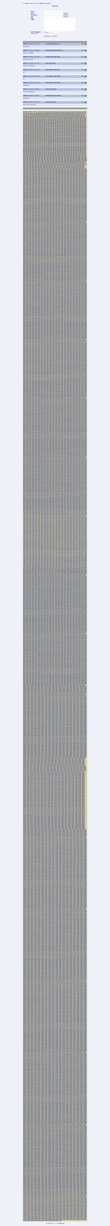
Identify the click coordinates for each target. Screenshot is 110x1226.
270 (71, 122)
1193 (58, 167)
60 (64, 113)
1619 (82, 192)
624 (49, 139)
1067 (79, 159)
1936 (44, 211)
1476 (50, 184)
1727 (76, 198)
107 (82, 114)
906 (53, 152)
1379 (24, 179)
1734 (33, 200)
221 (24, 121)
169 (33, 118)
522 (71, 134)
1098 (41, 162)
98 (62, 114)
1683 (76, 196)
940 (67, 153)
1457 (59, 183)
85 (41, 114)
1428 (39, 181)
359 (83, 126)
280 (31, 123)
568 (49, 136)
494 (71, 132)
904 (49, 152)
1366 (50, 178)
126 (61, 116)
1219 (70, 169)
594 (44, 137)
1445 (24, 183)
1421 (82, 180)
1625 (36, 193)
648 (40, 140)
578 (71, 136)
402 (53, 128)
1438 (68, 181)
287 (47, 123)
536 (40, 135)
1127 (60, 163)
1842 (27, 206)
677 (42, 141)
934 (53, 153)
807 (83, 147)
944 (76, 153)
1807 (53, 203)
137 (24, 117)
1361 (36, 178)
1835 (71, 205)
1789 (65, 202)
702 (35, 143)
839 (29, 149)
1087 (73, 161)
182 (62, 118)
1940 (56, 211)
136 (84, 116)
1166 (44, 166)
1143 (41, 165)
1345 (53, 176)
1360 (33, 178)
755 (29, 145)
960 (49, 154)
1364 (44, 178)
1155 (74, 165)
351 (65, 126)
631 (65, 139)
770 (62, 145)
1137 (24, 165)
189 (78, 118)
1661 (76, 194)
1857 (71, 206)
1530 (79, 187)
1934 (39, 211)
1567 (59, 189)
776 (76, 145)
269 (69, 122)
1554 (85, 188)
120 (48, 116)
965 (60, 154)
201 (42, 119)
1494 (39, 185)
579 (74, 136)
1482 (68, 184)
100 (66, 114)
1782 (44, 202)
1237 (59, 170)
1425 (30, 181)
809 (24, 148)
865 (24, 150)
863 (83, 149)
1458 (62, 183)
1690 (33, 197)
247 (83, 121)
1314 (27, 175)
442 (80, 130)
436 (67, 130)
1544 (56, 188)
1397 (76, 179)
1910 (33, 210)
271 (74, 122)
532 (31, 135)
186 (71, 118)
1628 (44, 193)
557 (24, 136)
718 (71, 143)
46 (41, 113)
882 (62, 150)
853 (60, 149)
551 (74, 135)
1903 (76, 209)
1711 (30, 198)
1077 (44, 161)
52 (51, 113)
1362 (39, 178)
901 (42, 152)
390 (26, 128)
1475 (47, 184)
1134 (79, 163)
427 (47, 130)
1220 (73, 169)
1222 (79, 169)
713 (60, 143)
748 (76, 144)
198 (35, 119)
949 (24, 154)
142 (35, 117)
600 (58, 137)
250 (26, 122)
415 (83, 128)
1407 (41, 180)
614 (26, 139)
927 (38, 153)
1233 (47, 170)
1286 (73, 172)
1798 (27, 203)
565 (42, 136)
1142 (38, 165)
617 (33, 139)
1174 (66, 166)
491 (65, 132)
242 (71, 121)
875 (47, 150)
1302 (56, 174)
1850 (50, 206)
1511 (24, 187)
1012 (47, 157)
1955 (36, 213)
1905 (82, 209)
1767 (65, 201)
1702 (68, 197)
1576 (85, 189)
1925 (76, 210)
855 (65, 149)
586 (26, 137)
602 (62, 137)
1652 (50, 194)
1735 (36, 200)
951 (29, 154)
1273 (36, 172)
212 (67, 119)
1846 (39, 206)
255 (38, 122)
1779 (36, 202)
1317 (36, 175)
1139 (30, 165)
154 (62, 117)
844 (40, 149)
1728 (79, 198)
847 (47, 149)
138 (26, 117)
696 (85, 141)
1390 (56, 179)
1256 (50, 171)
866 (26, 150)
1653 (53, 194)
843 (38, 149)
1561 (41, 189)
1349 (65, 176)
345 (51, 126)
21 (64, 112)
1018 (65, 157)
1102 (53, 162)
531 (29, 135)
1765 (59, 201)
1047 (85, 158)
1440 (73, 181)
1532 (85, 187)
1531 (82, 187)
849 (51, 149)
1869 (41, 207)
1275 (41, 172)
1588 (56, 191)
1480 (62, 184)
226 (35, 121)
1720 (56, 198)
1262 (68, 171)
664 (76, 140)
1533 (24, 188)
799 (65, 147)
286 (44, 123)
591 (38, 137)
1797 (24, 203)
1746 (68, 200)
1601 (30, 192)
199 (38, 119)
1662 (79, 194)
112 (30, 116)
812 (31, 148)
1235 (53, 170)
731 (38, 144)
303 (83, 123)
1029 (33, 158)
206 (53, 119)
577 (69, 136)
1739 (47, 200)
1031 (39, 158)
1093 (27, 162)
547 (65, 135)
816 (40, 148)
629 (60, 139)
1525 (65, 187)
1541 (47, 188)
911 (65, 152)
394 (35, 128)
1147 (52, 165)
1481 (65, 184)
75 (25, 114)
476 (31, 132)
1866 (33, 207)
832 (76, 148)
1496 (44, 185)
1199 (74, 167)
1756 (33, 201)
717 (69, 143)
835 (83, 148)
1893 (47, 209)
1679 (65, 196)
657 (60, 140)
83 (38, 114)
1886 (27, 209)
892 (85, 150)
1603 (36, 192)
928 (40, 153)
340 (40, 126)
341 (42, 126)
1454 (50, 183)
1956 (39, 213)
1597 (82, 191)
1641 (82, 193)
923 (29, 153)
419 (29, 130)
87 (44, 114)
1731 (24, 200)
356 (76, 126)
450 (35, 131)
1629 (47, 193)
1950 (85, 211)
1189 (46, 167)
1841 (24, 206)
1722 (62, 198)
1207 (36, 169)
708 (49, 143)
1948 (79, 211)
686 (62, 141)
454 (44, 131)
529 (24, 135)
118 (43, 116)
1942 (62, 211)
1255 (47, 171)
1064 (71, 159)
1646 (33, 194)
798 (62, 147)
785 (33, 147)
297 (69, 123)
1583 (41, 191)
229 (42, 121)
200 (40, 119)
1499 (53, 185)
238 (62, 121)
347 (56, 126)
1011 (44, 157)
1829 (53, 205)
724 (85, 143)
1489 (24, 185)
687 (65, 141)
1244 (79, 170)
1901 (71, 209)
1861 (82, 206)
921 (24, 153)
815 (37, 148)
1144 (44, 165)
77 (28, 114)
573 (60, 136)
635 (74, 139)
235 (56, 121)
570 (53, 136)
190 (80, 118)
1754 (27, 201)
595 (47, 137)
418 (26, 130)
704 (40, 143)
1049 (27, 159)
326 (71, 125)
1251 (36, 171)
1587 (53, 191)
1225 (24, 170)
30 (78, 112)
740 (58, 144)
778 (80, 145)
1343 (47, 176)
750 (80, 144)
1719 (53, 198)
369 (42, 127)
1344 (50, 176)
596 (49, 137)
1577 (24, 191)
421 (33, 130)
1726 (73, 198)
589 (33, 137)
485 (51, 132)
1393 (65, 179)
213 (69, 119)
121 (50, 116)
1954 (33, 213)
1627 (41, 193)
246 (80, 121)
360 (85, 126)
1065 (73, 159)
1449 (36, 183)
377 (60, 127)
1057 (50, 159)
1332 (79, 175)
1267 (82, 171)
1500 (56, 185)
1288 (79, 172)
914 (71, 152)
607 (74, 137)
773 (69, 145)
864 (85, 149)
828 (67, 148)
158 (71, 117)
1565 (53, 189)
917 (78, 152)
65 (72, 113)
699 (29, 143)
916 (76, 152)
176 (49, 118)
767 (56, 145)
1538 (39, 188)
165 (24, 118)
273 (78, 122)
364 (31, 127)
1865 (30, 207)
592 (40, 137)
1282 (62, 172)
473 (24, 132)
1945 (71, 211)
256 (40, 122)
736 (49, 144)
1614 (67, 192)
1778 (33, 202)
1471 (36, 184)
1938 (50, 211)
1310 (79, 174)
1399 (82, 179)
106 (79, 114)
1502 (62, 185)
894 (26, 152)
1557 (30, 189)
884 (67, 150)
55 (56, 113)
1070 (24, 161)
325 (69, 125)
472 (85, 131)
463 (65, 131)
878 (53, 150)
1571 (71, 189)
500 (85, 132)
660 (67, 140)
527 (83, 134)
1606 (44, 192)
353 (69, 126)
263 (56, 122)
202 (44, 119)
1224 (85, 169)
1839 (82, 205)
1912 (38, 210)
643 (29, 140)
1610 (56, 192)
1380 (27, 179)
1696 (50, 197)
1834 (68, 205)
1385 (41, 179)
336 (31, 126)
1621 (24, 193)
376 (58, 127)
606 (71, 137)
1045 (79, 158)
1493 (36, 185)
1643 (24, 194)
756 (31, 145)
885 (69, 150)
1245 (82, 170)
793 (51, 147)
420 (31, 130)
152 (58, 117)
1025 (85, 157)
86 (43, 114)
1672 (44, 196)
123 (54, 116)
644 (31, 140)
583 (83, 136)
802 (71, 147)
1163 (35, 166)
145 (42, 117)
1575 (82, 189)
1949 (82, 211)
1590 (62, 191)
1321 (47, 175)
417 (24, 130)
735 (47, 144)
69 (78, 113)
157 (69, 117)
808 (85, 147)
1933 (36, 211)
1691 (36, 197)
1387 (47, 179)
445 (24, 131)
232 (49, 121)
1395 (71, 179)
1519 (47, 187)
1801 (36, 203)
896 (31, 152)
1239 (65, 170)
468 (76, 131)
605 (69, 137)
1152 (66, 165)
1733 (30, 200)
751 (83, 144)
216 (76, 119)
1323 (53, 175)
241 (69, 121)
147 (47, 117)
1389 (53, 179)
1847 (41, 206)
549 (69, 135)
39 (30, 113)
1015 (56, 157)
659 (65, 140)
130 (70, 116)
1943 (65, 211)
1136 (85, 163)
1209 (41, 169)
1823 (36, 205)
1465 (82, 183)
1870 (44, 207)
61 (65, 113)
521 (69, 134)
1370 (62, 178)
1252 (39, 171)
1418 (73, 180)
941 (69, 153)
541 (51, 135)
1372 (68, 178)
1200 (77, 167)
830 (71, 148)
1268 (85, 171)
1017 (62, 157)
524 (76, 134)
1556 (27, 189)
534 (35, 135)
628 (58, 139)
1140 (32, 165)
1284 (68, 172)
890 (80, 150)
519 (65, 134)
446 (26, 131)
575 (65, 136)
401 (51, 128)
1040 (65, 158)
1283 (65, 172)
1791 (71, 202)
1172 (60, 166)
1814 (73, 203)
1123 (49, 163)
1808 (56, 203)
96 (59, 114)
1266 (79, 171)
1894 (50, 209)
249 (24, 122)
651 (47, 140)
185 (69, 118)
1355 (82, 176)
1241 (71, 170)
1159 (24, 166)
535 (38, 135)
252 (31, 122)
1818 (85, 203)
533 (33, 135)
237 (60, 121)
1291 (24, 174)
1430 (44, 181)
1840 (85, 205)
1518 (44, 187)
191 (83, 118)
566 (44, 136)
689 (69, 141)
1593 (71, 191)
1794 (79, 202)
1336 (27, 176)
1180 (83, 166)
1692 (39, 197)
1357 (24, 178)
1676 (56, 196)
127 (63, 116)
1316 (33, 175)
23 (67, 112)
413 (78, 128)
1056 (47, 159)
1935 (41, 211)
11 (48, 112)
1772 (79, 201)
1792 (73, 202)
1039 (62, 158)
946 (80, 153)
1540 (44, 188)
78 (30, 114)
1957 (41, 213)
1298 (44, 174)
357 (78, 126)
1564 (50, 189)
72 (83, 113)
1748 (73, 200)
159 (74, 117)
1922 (67, 210)
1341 (41, 176)
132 (75, 116)
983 (38, 156)
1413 (59, 180)
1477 (53, 184)
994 (62, 156)
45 (39, 113)
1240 (68, 170)
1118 (35, 163)
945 (78, 153)
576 (67, 136)
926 (35, 153)
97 (60, 114)
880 (58, 150)
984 (40, 156)
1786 (56, 202)
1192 (55, 167)
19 (61, 112)
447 (29, 131)
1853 (59, 206)
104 (75, 114)
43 (36, 113)
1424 (27, 181)
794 (53, 147)
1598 (85, 191)
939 (65, 153)
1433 (53, 181)
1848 (44, 206)
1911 (36, 210)
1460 (68, 183)
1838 (79, 205)
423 (38, 130)
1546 (62, 188)
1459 (65, 183)
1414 (62, 180)
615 (29, 139)
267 (65, 122)
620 (40, 139)
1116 (29, 163)
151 (56, 117)
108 (84, 114)
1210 (44, 169)
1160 (27, 166)
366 (35, 127)
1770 (73, 201)
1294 (33, 174)
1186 (38, 167)
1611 (59, 192)
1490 (27, 185)
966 (62, 154)
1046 (82, 158)
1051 (33, 159)
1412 (56, 180)
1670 (39, 196)
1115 (27, 163)
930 (44, 153)
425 (42, 130)
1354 (79, 176)
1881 (76, 207)
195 (29, 119)
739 (56, 144)
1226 (27, 170)
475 (29, 132)
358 (80, 126)
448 (31, 131)
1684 (79, 196)
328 (76, 125)
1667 (30, 196)
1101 (50, 162)
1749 (76, 200)
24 (69, 112)
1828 (50, 205)
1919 (59, 210)
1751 (82, 200)
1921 (65, 210)
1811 (65, 203)
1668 (33, 196)
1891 (41, 209)
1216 (62, 169)
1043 (73, 158)
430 (53, 130)
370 (44, 127)
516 (58, 134)
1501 (59, 185)
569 (51, 136)
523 (74, 134)
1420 (79, 180)
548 (67, 135)
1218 (67, 169)
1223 (82, 169)
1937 (47, 211)
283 (38, 123)
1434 (56, 181)
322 (62, 125)
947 (83, 153)
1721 (59, 198)
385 (78, 127)
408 (67, 128)
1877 (65, 207)
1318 (39, 175)
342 (44, 126)
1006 (30, 157)
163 (83, 117)
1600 (27, 192)
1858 (73, 206)
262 (53, 122)
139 (29, 117)
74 (23, 114)
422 (35, 130)
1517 (41, 187)
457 (51, 131)
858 (71, 149)
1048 (24, 159)
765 (51, 145)
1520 (50, 187)
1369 (59, 178)
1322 (50, 175)
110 (26, 116)
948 (85, 153)
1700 (62, 197)
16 (56, 112)
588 (31, 137)
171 (38, 118)
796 (58, 147)
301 (78, 123)
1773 (82, 201)
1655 (59, 194)
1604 (39, 192)
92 (52, 114)
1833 (65, 205)
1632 (56, 193)
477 (33, 132)
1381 (30, 179)
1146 (49, 165)
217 (78, 119)
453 (42, 131)
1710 (27, 198)
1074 (36, 161)
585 (24, 137)
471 (83, 131)
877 (51, 150)
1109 (72, 162)
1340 (39, 176)
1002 (82, 156)
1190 (49, 167)
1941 (59, 211)
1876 (62, 207)
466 (71, 131)
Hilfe (32, 19)
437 (69, 130)
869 (33, 150)
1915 (47, 210)
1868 (39, 207)
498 (80, 132)
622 (44, 139)
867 (29, 150)
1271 (30, 172)
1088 (76, 161)
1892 (44, 209)
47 (43, 113)
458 (53, 131)
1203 (24, 169)
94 (56, 114)
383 (74, 127)
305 (24, 125)
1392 (62, 179)
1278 (50, 172)
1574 (79, 189)
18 (59, 112)
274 (80, 122)
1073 (33, 161)
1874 (56, 207)
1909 (30, 210)
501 (24, 134)
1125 (54, 163)
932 (49, 153)
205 (51, 119)
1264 (73, 171)
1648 (39, 194)
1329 (71, 175)
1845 (36, 206)
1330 (73, 175)
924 (31, 153)
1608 (50, 192)
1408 (44, 180)
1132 (74, 163)
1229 (36, 170)
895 (29, 152)
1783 (47, 202)
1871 (47, 207)
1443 (82, 181)
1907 (24, 210)
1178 (77, 166)
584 (85, 136)
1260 (62, 171)
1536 (33, 188)
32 (82, 112)
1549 (71, 188)
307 (29, 125)
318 (53, 125)
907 (56, 152)
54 (54, 113)
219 (83, 119)
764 (49, 145)
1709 (24, 198)
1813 (70, 203)
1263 (71, 171)
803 (74, 147)
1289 (82, 172)
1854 (62, 206)
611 (83, 137)
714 (62, 143)
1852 (56, 206)
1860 (79, 206)
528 (85, 134)
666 (80, 140)
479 (38, 132)
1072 (30, 161)
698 (26, 143)
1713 (36, 198)
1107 (67, 162)
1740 (50, 200)
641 (24, 140)
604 (67, 137)
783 (29, 147)
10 (46, 112)
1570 (68, 189)
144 (40, 117)
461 (60, 131)
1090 (82, 161)
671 (29, 141)
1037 (56, 158)
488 (58, 132)
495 (74, 132)
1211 (47, 169)
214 (71, 119)
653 (51, 140)
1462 (73, 183)
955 (38, 154)
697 (24, 143)
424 (40, 130)
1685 (82, 196)
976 (85, 154)
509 (42, 134)
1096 (36, 162)
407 (65, 128)
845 (42, 149)
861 (78, 149)
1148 (55, 165)
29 (77, 112)
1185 (35, 167)
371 (47, 127)
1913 (41, 210)
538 (44, 135)
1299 (47, 174)
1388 (50, 179)
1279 (53, 172)
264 (58, 122)
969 (69, 154)
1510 (85, 185)
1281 (59, 172)
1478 (56, 184)
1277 (47, 172)
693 (78, 141)
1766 (62, 201)
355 (74, 126)
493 (69, 132)
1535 (30, 188)
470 (80, 131)
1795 (82, 202)
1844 (33, 206)
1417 (70, 180)
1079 (50, 161)
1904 (79, 209)
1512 (27, 187)
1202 (83, 167)
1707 (82, 197)
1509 (82, 185)
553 (78, 135)
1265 (76, 171)
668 (85, 140)
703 (38, 143)
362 (26, 127)
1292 (27, 174)
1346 (56, 176)
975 (83, 154)
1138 (27, 165)
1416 (67, 180)
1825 (41, 205)
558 (26, 136)
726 (26, 144)
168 (31, 118)
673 (33, 141)
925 (33, 153)
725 (24, 144)
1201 (80, 167)
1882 (79, 207)
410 (71, 128)
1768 (68, 201)
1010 (41, 157)
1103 (56, 162)
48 (44, 113)
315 (46, 125)
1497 (47, 185)
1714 (38, 198)
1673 (47, 196)
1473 (41, 184)
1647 (36, 194)
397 (42, 128)
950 (26, 154)
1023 (79, 157)
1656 (62, 194)
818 (44, 148)
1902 (73, 209)
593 (42, 137)
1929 (24, 211)
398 (44, 128)
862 (80, 149)
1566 (56, 189)
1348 (62, 176)
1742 (56, 200)
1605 (41, 192)
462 (62, 131)
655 (56, 140)
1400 (85, 179)
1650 (44, 194)
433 (60, 130)
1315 (30, 175)
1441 (76, 181)
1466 (85, 183)
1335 (24, 176)
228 (40, 121)
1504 (68, 185)
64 (70, 113)
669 (24, 141)
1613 (65, 192)
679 (47, 141)
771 (65, 145)
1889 (36, 209)
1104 (58, 162)
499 (83, 132)
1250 (33, 171)
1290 (85, 172)
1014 (53, 157)
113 (33, 116)
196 (31, 119)
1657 (65, 194)
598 (53, 137)
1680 (68, 196)
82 (36, 114)
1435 (59, 181)
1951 (24, 213)
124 (57, 116)
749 (78, 144)
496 (76, 132)
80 (33, 114)
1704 (73, 197)
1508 (79, 185)
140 (31, 117)
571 (56, 136)
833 (78, 148)
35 (23, 113)
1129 (65, 163)
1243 (76, 170)
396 (40, 128)
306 (26, 125)
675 (38, 141)
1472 (39, 184)
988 (49, 156)
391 (29, 128)
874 (44, 150)
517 (60, 134)
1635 (65, 193)
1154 (72, 165)
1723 (65, 198)
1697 (53, 197)
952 (31, 154)
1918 (56, 210)
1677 (59, 196)
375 (56, 127)
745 (69, 144)
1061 (62, 159)
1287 (76, 172)
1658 (68, 194)
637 (78, 139)
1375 (76, 178)
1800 (33, 203)
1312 (85, 174)
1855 (65, 206)
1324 (56, 175)
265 (60, 122)
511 (46, 134)
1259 (59, 171)
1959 (47, 213)
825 (60, 148)
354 (71, 126)
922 (26, 153)
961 (51, 154)
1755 (30, 201)
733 (42, 144)
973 (78, 154)
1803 (41, 203)
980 (31, 156)
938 (62, 153)
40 (31, 113)
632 (67, 139)
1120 (40, 163)
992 (58, 156)
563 (38, 136)
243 (74, 121)
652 (49, 140)
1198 (72, 167)
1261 (65, 171)
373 (51, 127)
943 (74, 153)
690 (71, 141)
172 (40, 118)
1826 (44, 205)
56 (57, 113)
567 (47, 136)
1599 (24, 192)
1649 (41, 194)
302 (80, 123)
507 (38, 134)
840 (31, 149)
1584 (44, 191)
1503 (65, 185)
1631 (53, 193)
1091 (85, 161)
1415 (65, 180)
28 (75, 112)
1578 (27, 191)
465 (69, 131)
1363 (41, 178)
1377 (82, 178)
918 (80, 152)
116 (39, 116)
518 (62, 134)
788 (40, 147)
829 (69, 148)
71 (81, 113)
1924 (73, 210)
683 (56, 141)
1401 (24, 180)
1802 (39, 203)
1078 (47, 161)
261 (51, 122)
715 (65, 143)
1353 (76, 176)
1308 (73, 174)
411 (74, 128)
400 (49, 128)
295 (65, 123)
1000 (76, 156)
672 (31, 141)
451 (38, 131)
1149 (58, 165)
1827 (47, 205)
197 (33, 119)
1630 (50, 193)
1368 (56, 178)
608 (76, 137)
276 (85, 122)
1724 (67, 198)
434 (62, 130)
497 (78, 132)
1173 (63, 166)
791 (47, 147)
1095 (33, 162)
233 (51, 121)
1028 (30, 158)
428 (49, 130)
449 (33, 131)
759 (38, 145)
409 (69, 128)
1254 (44, 171)
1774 (85, 201)
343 (47, 126)
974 (80, 154)
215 (74, 119)
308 (31, 125)
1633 (59, 193)
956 (40, 154)
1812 (67, 203)
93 (54, 114)
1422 (85, 180)
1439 (71, 181)
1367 (53, 178)
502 (26, 134)
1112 (80, 162)
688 (67, 141)
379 (65, 127)
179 (56, 118)
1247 (24, 171)
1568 (62, 189)
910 (62, 152)
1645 (30, 194)
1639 (76, 193)
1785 (53, 202)
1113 (83, 162)
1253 (41, 171)
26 (72, 112)
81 (35, 114)
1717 (47, 198)
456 (49, 131)
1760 (44, 201)
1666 (27, 196)
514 (53, 134)
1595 (76, 191)
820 (49, 148)
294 (62, 123)
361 (24, 127)
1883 (82, 207)
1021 (73, 157)
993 (60, 156)
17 (58, 112)
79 (31, 114)
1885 (24, 209)
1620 (85, 192)
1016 (59, 157)
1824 (39, 205)
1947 (76, 211)
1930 (27, 211)
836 (85, 148)
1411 (53, 180)
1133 (77, 163)
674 (35, 141)
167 (29, 118)
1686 (85, 196)
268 (67, 122)
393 (33, 128)
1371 (65, 178)
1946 (73, 211)
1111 (78, 162)
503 (29, 134)
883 (65, 150)
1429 (41, 181)
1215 (59, 169)
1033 (44, 158)
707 (47, 143)
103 (73, 114)
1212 (50, 169)
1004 (24, 157)
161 (78, 117)
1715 (41, 198)
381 (69, 127)
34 (85, 112)
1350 (68, 176)
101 (68, 114)
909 (60, 152)
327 (74, 125)
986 (44, 156)
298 (71, 123)
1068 (82, 159)
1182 (27, 167)
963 (56, 154)
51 (49, 113)
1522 (56, 187)
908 (58, 152)
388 (85, 127)
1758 (39, 201)
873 (42, 150)
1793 (76, 202)
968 (67, 154)
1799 (30, 203)
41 (33, 113)
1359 (30, 178)
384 (76, 127)
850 (53, 149)
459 (56, 131)
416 (85, 128)
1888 (33, 209)
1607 (47, 192)
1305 (65, 174)
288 (49, 123)
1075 (39, 161)
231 (47, 121)
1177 (74, 166)
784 (31, 147)
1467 (24, 184)
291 (56, 123)
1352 (73, 176)
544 (58, 135)
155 (65, 117)
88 (46, 114)
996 (67, 156)
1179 (80, 166)
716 (67, 143)
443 (83, 130)
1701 (65, 197)
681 (51, 141)
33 (83, 112)
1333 (82, 175)
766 (53, 145)
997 (69, 156)
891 (83, 150)
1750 (79, 200)
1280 (56, 172)
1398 (79, 179)
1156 (77, 165)
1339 (36, 176)
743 (65, 144)
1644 (27, 194)
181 (60, 118)
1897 (59, 209)
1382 (33, 179)
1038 (59, 158)
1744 (62, 200)
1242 (73, 170)
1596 (79, 191)
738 (53, 144)
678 (44, 141)
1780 (39, 202)
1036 (53, 158)
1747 (71, 200)
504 (31, 134)
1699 (59, 197)
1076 (41, 161)
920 (85, 152)
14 (53, 112)
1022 (76, 157)
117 (41, 116)
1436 (62, 181)
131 (72, 116)
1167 (46, 166)
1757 (36, 201)
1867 (36, 207)
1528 (73, 187)
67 (75, 113)
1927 (82, 210)
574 (62, 136)
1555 (24, 189)
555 (83, 135)
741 (60, 144)
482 (44, 132)
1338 (33, 176)
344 (49, 126)
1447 (30, 183)
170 (35, 118)
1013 (50, 157)
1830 (56, 205)
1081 (56, 161)
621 (42, 139)
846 (44, 149)
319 (56, 125)
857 (69, 149)
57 (59, 113)
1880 (73, 207)
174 (44, 118)
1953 (30, 213)
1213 (53, 169)
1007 (33, 157)
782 (26, 147)
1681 (71, 196)
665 (78, 140)
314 (44, 125)
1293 (30, 174)
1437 (65, 181)
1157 (80, 165)
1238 (62, 170)
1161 (30, 166)
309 (33, 125)
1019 (67, 157)
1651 (47, 194)
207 (56, 119)
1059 (56, 159)
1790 (68, 202)
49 (46, 113)
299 (74, 123)
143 (38, 117)
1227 (30, 170)
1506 (73, 185)
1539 (41, 188)
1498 (50, 185)
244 (76, 121)
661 (69, 140)
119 (45, 116)
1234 (50, 170)
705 (42, 143)
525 (78, 134)
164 (85, 117)
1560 (39, 189)
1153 (69, 165)
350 (62, 126)
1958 (44, 213)
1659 (71, 194)
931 (47, 153)
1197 (69, 167)
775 (74, 145)
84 (39, 114)
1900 (68, 209)
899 (38, 152)
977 (24, 156)
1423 (24, 181)
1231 (41, 170)
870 (35, 150)
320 (58, 125)
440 (76, 130)
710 (53, 143)
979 (29, 156)
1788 (62, 202)
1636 (68, 193)
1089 (79, 161)
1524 (62, 187)
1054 (41, 159)
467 (74, 131)
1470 (33, 184)
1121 (43, 163)
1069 (85, 159)
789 (42, 147)
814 (35, 148)
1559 (36, 189)
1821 (30, 205)
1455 (53, 183)
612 (85, 137)
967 (65, 154)
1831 (59, 205)
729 (33, 144)
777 (78, 145)
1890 (39, 209)
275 (83, 122)
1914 (44, 210)
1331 (76, 175)
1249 (30, 171)
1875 (59, 207)
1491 (30, 185)
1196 (66, 167)
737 (51, 144)
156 (67, 117)
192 (85, 118)
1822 (33, 205)
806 (80, 147)
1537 (36, 188)
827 (65, 148)
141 (33, 117)
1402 (27, 180)
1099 (44, 162)
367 (38, 127)
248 (85, 121)
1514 (33, 187)
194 (26, 119)
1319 (41, 175)
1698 (56, 197)
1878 (68, 207)
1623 (30, 193)
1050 (30, 159)
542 (53, 135)
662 (71, 140)
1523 (59, 187)
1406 (39, 180)
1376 (79, 178)
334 (26, 126)
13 (51, 112)
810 (26, 148)
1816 (79, 203)
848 (49, 149)
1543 (53, 188)
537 (42, 135)
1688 (27, 197)
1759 (41, 201)
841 (33, 149)
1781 (41, 202)
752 (85, 144)
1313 (24, 175)
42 (35, 113)
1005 (27, 157)
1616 (73, 192)
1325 (59, 175)
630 (62, 139)
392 (31, 128)
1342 (44, 176)
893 (24, 152)
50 (48, 113)
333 (24, 126)
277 (24, 123)
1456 (56, 183)
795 (56, 147)
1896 (56, 209)
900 (40, 152)
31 (80, 112)
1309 (76, 174)
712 (58, 143)
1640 (79, 193)
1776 (27, 202)
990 (53, 156)
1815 (76, 203)
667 (83, 140)
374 (53, 127)
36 (25, 113)
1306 (68, 174)
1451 (41, 183)
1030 (36, 158)
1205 (30, 169)
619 (38, 139)
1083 (62, 161)
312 (40, 125)
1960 (50, 213)
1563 (47, 189)
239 (65, 121)
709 (51, 143)
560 (31, 136)
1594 (73, 191)
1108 (70, 162)
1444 (85, 181)
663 (74, 140)
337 (33, 126)
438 (71, 130)
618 (35, 139)
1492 (33, 185)
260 (49, 122)
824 (58, 148)
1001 (79, 156)
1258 (56, 171)
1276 (44, 172)
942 (71, 153)
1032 (41, 158)
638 (80, 139)
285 (42, 123)
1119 (38, 163)
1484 (73, 184)
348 (58, 126)
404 (58, 128)
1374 (73, 178)
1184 (32, 167)
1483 (71, 184)
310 (35, 125)
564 (40, 136)
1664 (85, 194)
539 (47, 135)
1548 (68, 188)
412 (76, 128)
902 (44, 152)
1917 (53, 210)
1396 (73, 179)
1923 (70, 210)
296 (67, 123)
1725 (70, 198)
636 (76, 139)
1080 (53, 161)
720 (76, 143)
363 (29, 127)
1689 (30, 197)
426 (44, 130)
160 (76, 117)
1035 (50, 158)
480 (40, 132)
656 (58, 140)
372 (49, 127)
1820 (27, 205)
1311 (82, 174)
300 (76, 123)
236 (58, 121)
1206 (33, 169)
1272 (33, 172)
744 (67, 144)
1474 (44, 184)
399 (47, 128)
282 (35, 123)
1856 (68, 206)
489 (60, 132)
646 (35, 140)
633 (69, 139)
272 (76, 122)
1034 (47, 158)
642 (26, 140)
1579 (30, 191)
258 (44, 122)
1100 (47, 162)
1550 (73, 188)
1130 (68, 163)
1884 (85, 207)
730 (35, 144)
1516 (38, 187)
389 (24, 128)
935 (56, 153)
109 (24, 116)
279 (29, 123)
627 (56, 139)
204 (49, 119)
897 (33, 152)
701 (33, 143)
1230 (39, 170)
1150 (60, 165)
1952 (27, 213)
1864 (27, 207)
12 (49, 112)
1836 (73, 205)
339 (38, 126)
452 (40, 131)
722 (80, 143)
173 (42, 118)
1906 (85, 209)
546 (62, 135)
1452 (44, 183)
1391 (59, 179)
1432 (50, 181)
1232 (44, 170)
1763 (53, 201)
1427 (36, 181)
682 (53, 141)
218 (80, 119)
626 (53, 139)
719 (74, 143)
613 (24, 139)
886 (71, 150)
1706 (79, 197)
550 (71, 135)
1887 (30, 209)
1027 (27, 158)
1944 (68, 211)
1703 (71, 197)
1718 (50, 198)
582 (80, 136)
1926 (79, 210)
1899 (65, 209)
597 (51, 137)
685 (60, 141)
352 (67, 126)
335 (29, 126)
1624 (33, 193)
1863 (24, 207)
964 (58, 154)
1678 (62, 196)
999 (74, 156)
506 (35, 134)
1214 (56, 169)
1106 (64, 162)
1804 (44, 203)
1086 (71, 161)
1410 (50, 180)
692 (76, 141)
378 (62, 127)
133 (77, 116)
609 (78, 137)
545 (60, 135)
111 (28, 116)
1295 (36, 174)
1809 (59, 203)
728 (31, 144)
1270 (27, 172)
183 (65, 118)
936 (58, 153)
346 (53, 126)
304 (85, 123)
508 (40, 134)
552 (76, 135)
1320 (44, 175)
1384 (39, 179)
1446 (27, 183)
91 (51, 114)
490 (62, 132)
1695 (47, 197)
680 (49, 141)
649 (42, 140)
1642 (85, 193)
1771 (76, 201)
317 (51, 125)
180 (58, 118)
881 (60, 150)
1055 (44, 159)
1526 (67, 187)
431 (56, 130)
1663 (82, 194)
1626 (39, 193)
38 (28, 113)
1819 (24, 205)
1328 (68, 175)
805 (78, 147)
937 (60, 153)
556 (85, 135)
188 (76, 118)
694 (80, 141)
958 (44, 154)
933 (51, 153)
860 (76, 149)
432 (58, 130)
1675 (53, 196)
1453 (47, 183)
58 (60, 113)
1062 (65, 159)
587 (29, 137)
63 (69, 113)
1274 (39, 172)
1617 (76, 192)
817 (42, 148)
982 (35, 156)
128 (66, 116)
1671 (41, 196)
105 (77, 114)
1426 (33, 181)
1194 (60, 167)
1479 (59, 184)
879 (56, 150)
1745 (65, 200)
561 (33, 136)
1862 (85, 206)
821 (51, 148)
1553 (82, 188)
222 (26, 121)
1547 (65, 188)
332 (85, 125)
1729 (82, 198)
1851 (53, 206)
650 (44, 140)
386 (80, 127)
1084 (65, 161)
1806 (50, 203)
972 (76, 154)
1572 (73, 189)
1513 (30, 187)
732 (40, 144)
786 (35, 147)
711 (56, 143)
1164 (38, 166)
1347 (59, 176)
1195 (63, 167)
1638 (73, 193)
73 (85, 113)
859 (74, 149)
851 (56, 149)
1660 (73, 194)
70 (80, 113)
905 (51, 152)
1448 (33, 183)
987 (47, 156)
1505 (71, 185)
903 (47, 152)
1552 (79, 188)
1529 (76, 187)
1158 (83, 165)
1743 (59, 200)
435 (65, 130)
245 (78, 121)
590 (35, 137)
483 (47, 132)
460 (58, 131)
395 (38, 128)
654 (53, 140)
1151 (63, 165)
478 (35, 132)
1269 (24, 172)
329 (78, 125)
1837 (76, 205)
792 (49, 147)
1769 (71, 201)
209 (60, 119)
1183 (30, 167)
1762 (50, 201)
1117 (32, 163)
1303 (59, 174)
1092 (24, 162)
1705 (76, 197)
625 (51, 139)
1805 (47, 203)
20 (62, 112)
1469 (30, 184)
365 (33, 127)
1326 (62, 175)
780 (85, 145)
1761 (47, 201)
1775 (24, 202)
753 (24, 145)
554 (80, 135)
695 (83, 141)
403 (56, 128)
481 (42, 132)
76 (27, 114)
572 (58, 136)
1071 (27, 161)
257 (42, 122)
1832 (62, 205)
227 (38, 121)
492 (67, 132)
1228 (33, 170)
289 (51, 123)
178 (53, 118)
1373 (71, 178)
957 (42, 154)
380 (67, 127)
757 (33, 145)
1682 (73, 196)
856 (67, 149)
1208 (39, 169)
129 (68, 116)
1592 (68, 191)
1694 (44, 197)
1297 (41, 174)
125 (59, 116)
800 (67, 147)
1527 (70, 187)
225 (33, 121)
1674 (50, 196)
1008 (36, 157)
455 (47, 131)
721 (78, 143)
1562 (44, 189)
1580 (33, 191)
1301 (53, 174)
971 (74, 154)
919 (83, 152)
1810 (62, 203)
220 (85, 119)
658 (62, 140)
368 (40, 127)
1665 (24, 196)
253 (33, 122)
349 (60, 126)
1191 (52, 167)
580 (76, 136)
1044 (76, 158)
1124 (51, 163)
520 (67, 134)
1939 (53, 211)
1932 (33, 211)
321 (60, 125)
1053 (39, 159)
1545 (59, 188)
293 (60, 123)
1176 (72, 166)
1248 (27, 171)
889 (78, 150)
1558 (33, 189)
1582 (39, 191)
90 (49, 114)
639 (83, 139)
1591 (65, 191)
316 (49, 125)
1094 (30, 162)
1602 (33, 192)
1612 (62, 192)
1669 (36, 196)
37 (27, 113)
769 (60, 145)
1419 (76, 180)
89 (48, 114)
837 (24, 149)
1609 (53, 192)
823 (56, 148)
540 (49, 135)
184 (67, 118)
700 (31, 143)
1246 (85, 170)
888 (76, 150)
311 (37, 125)
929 (42, 153)
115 (37, 116)
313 (42, 125)
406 (62, 128)
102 (70, 114)
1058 (53, 159)
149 (51, 117)
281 (33, 123)
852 (58, 149)
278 (26, 123)
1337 (30, 176)
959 (47, 154)
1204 (27, 169)
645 (33, 140)
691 (74, 141)
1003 (85, 156)
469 (78, 131)
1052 (36, 159)
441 (78, 130)
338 (35, 126)
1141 (35, 165)
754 (26, 145)
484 (49, 132)
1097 (39, 162)
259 (47, 122)
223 (29, 121)
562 (35, 136)
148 (49, 117)
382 (71, 127)
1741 (53, 200)
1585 (47, 191)
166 (26, 118)
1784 (50, 202)
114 (35, 116)
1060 (59, 159)
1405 (36, 180)
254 (35, 122)
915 (74, 152)
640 (85, 139)
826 (62, 148)
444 (85, 130)
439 (74, 130)
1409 (47, 180)
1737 (41, 200)
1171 (58, 166)
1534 (27, 188)
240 (67, 121)
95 (57, 114)
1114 (24, 163)
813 (33, 148)
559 (29, 136)
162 (80, 117)
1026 (24, 158)
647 (38, 140)
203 (47, 119)
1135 (82, 163)
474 (26, 132)
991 (56, 156)
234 (53, 121)
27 (74, 112)
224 (31, 121)
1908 (27, 210)
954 (35, 154)
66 (73, 113)
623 (47, 139)
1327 (65, 175)
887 (74, 150)
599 (56, 137)
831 (74, 148)
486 (53, 132)
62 (67, 113)
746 (71, 144)
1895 (53, 209)
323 (65, 125)
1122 (46, 163)
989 (51, 156)
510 (44, 134)
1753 (24, 201)
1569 (65, 189)
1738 (44, 200)
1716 (44, 198)
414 (80, 128)
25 (70, 112)
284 (40, 123)
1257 (53, 171)
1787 (59, 202)
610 (80, 137)
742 (62, 144)
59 (62, 113)
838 (26, 149)
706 (44, 143)
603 (65, 137)
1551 (76, 188)
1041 (68, 158)
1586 (50, 191)
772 (67, 145)
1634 (62, 193)
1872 (50, 207)
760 (40, 145)
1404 (33, 180)
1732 (27, 200)
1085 (68, 161)
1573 (76, 189)
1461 (71, 183)
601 (60, 137)
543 (56, 135)
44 (38, 113)
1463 (76, 183)
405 (60, 128)
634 (71, 139)
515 (56, 134)
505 (33, 134)
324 (67, 125)
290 (53, 123)
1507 (76, 185)
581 (78, 136)
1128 (63, 163)
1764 (56, 201)
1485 (76, 184)
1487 (82, 184)
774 (71, 145)
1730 (85, 198)
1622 (27, 193)
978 (26, 156)
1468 (27, 184)
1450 (39, 183)
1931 (30, 211)
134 (79, 116)
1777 (30, 202)
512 (49, 134)
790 (44, 147)
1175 (69, 166)
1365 (47, 178)
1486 (79, 184)
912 (67, 152)
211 (65, 119)
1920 (62, 210)
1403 (30, 180)
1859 (76, 206)
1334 (85, 175)
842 (35, 149)
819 (46, 148)
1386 (44, 179)
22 (66, 112)
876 (49, 150)
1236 (56, 170)
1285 (71, 172)
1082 (59, 161)
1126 (57, 163)
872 (40, 150)
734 (44, 144)
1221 (76, 169)
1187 (41, 167)
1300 (50, 174)
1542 (50, 188)
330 (80, 125)
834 (80, 148)
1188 (44, 167)
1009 (39, 157)
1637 (71, 193)
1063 (68, 159)
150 (53, 117)
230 (44, 121)
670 (26, 141)
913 (69, 152)
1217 (65, 169)
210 (62, 119)
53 (52, 113)
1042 (71, 158)
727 (29, 144)
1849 (47, 206)
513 (51, 134)
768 (58, 145)
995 (65, 156)
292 (58, 123)
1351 (71, 176)
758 (35, 145)
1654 (56, 194)
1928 (85, 210)
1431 (47, 181)
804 (76, 147)
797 (60, 147)
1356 (85, 176)
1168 (49, 166)
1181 (24, 167)
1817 (82, 203)
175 (47, 118)
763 (47, 145)
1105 (61, 162)
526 (80, 134)
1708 (85, 197)
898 (35, 152)
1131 (71, 163)
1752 (85, 200)
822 (53, 148)
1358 (27, 178)
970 (71, 154)
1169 (52, 166)
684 (58, 141)
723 (83, 143)
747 (74, 144)
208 (58, 119)
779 (83, 145)
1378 (85, 178)
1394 (68, 179)
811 (28, 148)
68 (77, 113)
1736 (39, 200)
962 (53, 154)
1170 (55, 166)
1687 (24, 197)
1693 (41, 197)
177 (51, 118)
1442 (79, 181)
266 (62, 122)
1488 (85, 184)
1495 (41, 185)
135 (81, 116)
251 (29, 122)
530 (26, 135)
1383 (36, 179)
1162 (32, 166)
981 (33, 156)
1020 (70, 157)
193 (24, 119)
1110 (75, 162)
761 (42, 145)
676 (40, 141)
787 (38, 147)
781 (24, 147)
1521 (53, 187)
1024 (82, 157)
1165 (41, 166)
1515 (36, 187)
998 (71, 156)
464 (67, 131)
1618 (79, 192)
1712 (33, 198)
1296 (39, 174)
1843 (30, 206)
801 (69, 147)
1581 (36, 191)
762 (44, 145)
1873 (53, 207)
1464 (79, 183)
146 (44, 117)
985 (42, 156)
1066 (76, 159)
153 (60, 117)
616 (31, 139)
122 (52, 116)
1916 (50, 210)
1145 (46, 165)
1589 (59, 191)
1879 (71, 207)
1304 (62, 174)
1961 (53, 213)
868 (31, 150)
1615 (70, 192)
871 (38, 150)
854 (62, 149)
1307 (71, 174)
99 (64, 114)
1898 (62, 209)
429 (51, 130)
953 (33, 154)
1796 (85, 202)
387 (83, 127)
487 (56, 132)
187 (74, 118)
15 (54, 112)
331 (83, 125)
